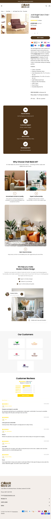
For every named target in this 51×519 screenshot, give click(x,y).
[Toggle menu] (1, 6)
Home (2, 11)
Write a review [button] (25, 395)
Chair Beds (8, 11)
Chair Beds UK (8, 511)
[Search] (46, 6)
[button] (34, 20)
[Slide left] (9, 23)
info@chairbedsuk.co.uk (9, 495)
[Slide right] (25, 23)
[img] (5, 404)
